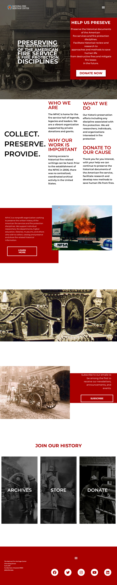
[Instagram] (81, 572)
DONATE (97, 490)
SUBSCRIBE (96, 398)
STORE (58, 490)
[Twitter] (67, 572)
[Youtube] (94, 572)
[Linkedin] (107, 572)
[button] (103, 7)
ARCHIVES (19, 490)
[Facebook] (54, 572)
